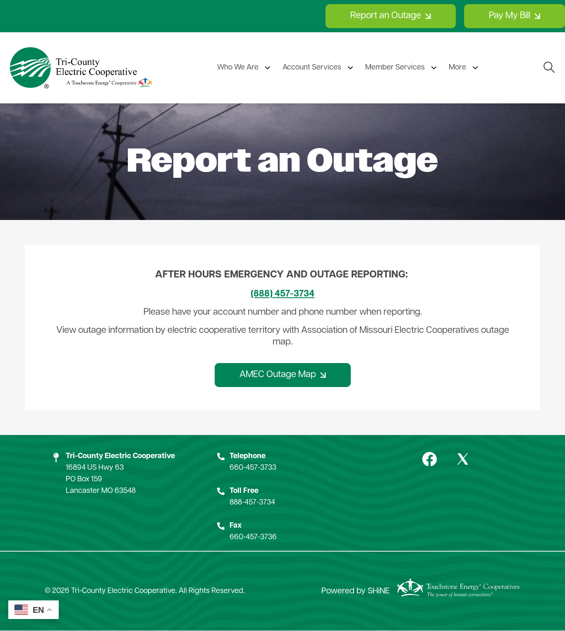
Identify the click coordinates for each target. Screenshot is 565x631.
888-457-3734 (252, 503)
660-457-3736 (253, 537)
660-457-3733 (253, 468)
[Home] (81, 67)
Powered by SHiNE (355, 591)
